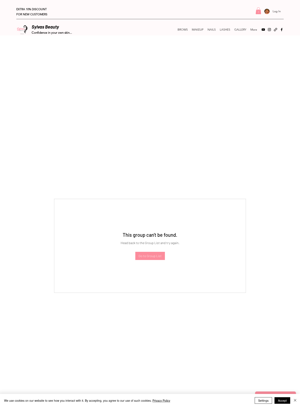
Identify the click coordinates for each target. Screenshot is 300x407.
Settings (263, 400)
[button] (258, 10)
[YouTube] (263, 30)
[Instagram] (269, 30)
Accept (282, 400)
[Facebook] (282, 30)
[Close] (295, 400)
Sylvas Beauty (45, 26)
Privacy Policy (161, 400)
